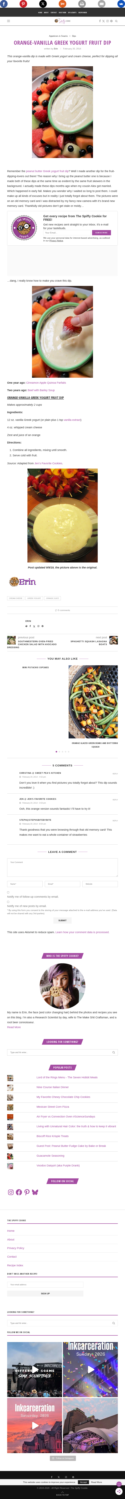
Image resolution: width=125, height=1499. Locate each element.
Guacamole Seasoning (50, 1155)
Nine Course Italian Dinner (53, 1087)
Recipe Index (83, 12)
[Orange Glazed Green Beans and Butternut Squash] (95, 701)
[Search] (116, 21)
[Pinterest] (111, 21)
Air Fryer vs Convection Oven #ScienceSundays (66, 1116)
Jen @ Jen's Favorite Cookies (37, 799)
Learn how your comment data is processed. (82, 932)
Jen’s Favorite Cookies (48, 463)
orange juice (52, 598)
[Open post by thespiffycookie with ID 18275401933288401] (34, 1425)
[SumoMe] (121, 4)
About (46, 12)
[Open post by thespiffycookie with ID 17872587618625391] (90, 1369)
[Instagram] (107, 21)
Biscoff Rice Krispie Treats (53, 1136)
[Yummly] (62, 4)
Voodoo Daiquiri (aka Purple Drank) (58, 1165)
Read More (14, 1027)
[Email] (101, 4)
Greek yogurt (34, 598)
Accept (83, 1482)
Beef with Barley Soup (41, 390)
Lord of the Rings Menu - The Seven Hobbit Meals (67, 1077)
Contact (54, 12)
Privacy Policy (15, 1248)
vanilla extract (72, 419)
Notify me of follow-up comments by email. (33, 896)
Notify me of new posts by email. (27, 906)
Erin (56, 48)
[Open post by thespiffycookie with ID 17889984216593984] (90, 1425)
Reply (115, 774)
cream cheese (15, 598)
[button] (11, 708)
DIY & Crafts (72, 12)
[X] (43, 4)
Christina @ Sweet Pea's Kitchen (40, 773)
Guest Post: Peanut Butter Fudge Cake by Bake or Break (71, 1145)
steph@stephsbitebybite (35, 820)
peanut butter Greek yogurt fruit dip (47, 171)
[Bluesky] (35, 1192)
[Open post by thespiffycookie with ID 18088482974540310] (34, 1369)
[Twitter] (103, 21)
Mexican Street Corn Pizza (53, 1106)
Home (40, 12)
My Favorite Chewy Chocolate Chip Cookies (63, 1097)
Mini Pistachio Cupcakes (35, 667)
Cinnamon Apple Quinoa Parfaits (46, 382)
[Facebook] (100, 21)
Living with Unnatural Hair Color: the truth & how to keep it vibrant (76, 1126)
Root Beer (62, 12)
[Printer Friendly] (82, 4)
